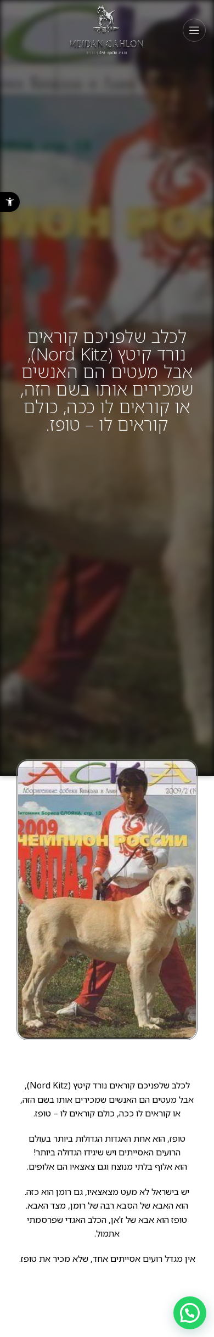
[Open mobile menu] (194, 30)
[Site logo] (107, 29)
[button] (10, 202)
